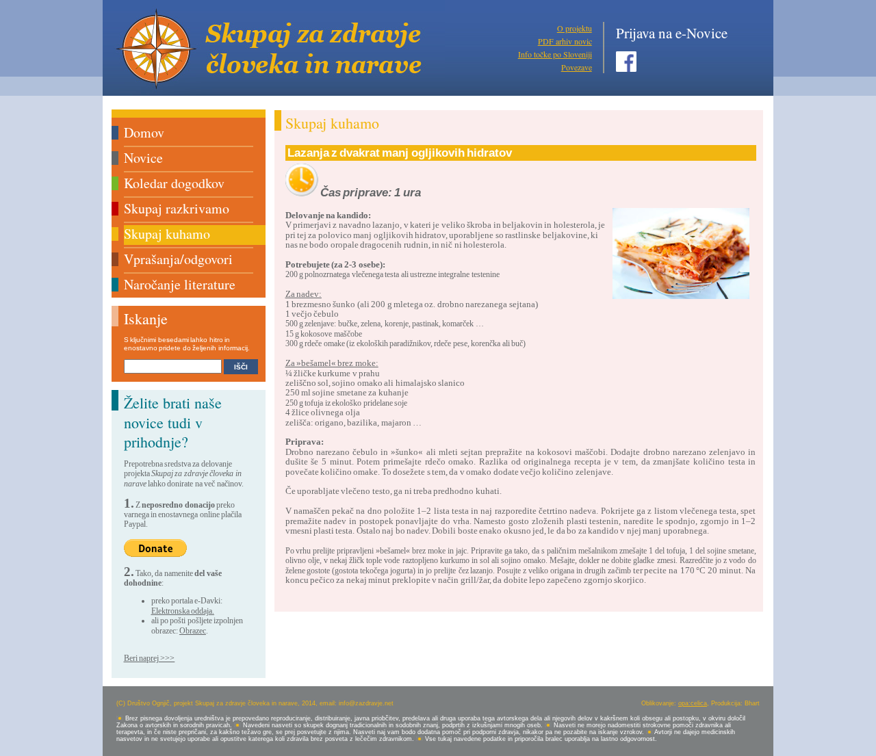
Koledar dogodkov (174, 183)
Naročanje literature (179, 284)
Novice (143, 157)
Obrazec (192, 631)
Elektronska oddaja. (182, 611)
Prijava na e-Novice (671, 32)
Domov (144, 132)
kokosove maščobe (330, 334)
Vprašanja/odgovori (178, 259)
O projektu (574, 28)
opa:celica (692, 703)
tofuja (314, 403)
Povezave (576, 67)
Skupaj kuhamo (167, 233)
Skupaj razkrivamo (176, 208)
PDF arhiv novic (565, 41)
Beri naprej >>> (149, 658)
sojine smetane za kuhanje (360, 392)
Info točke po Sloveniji (555, 54)
